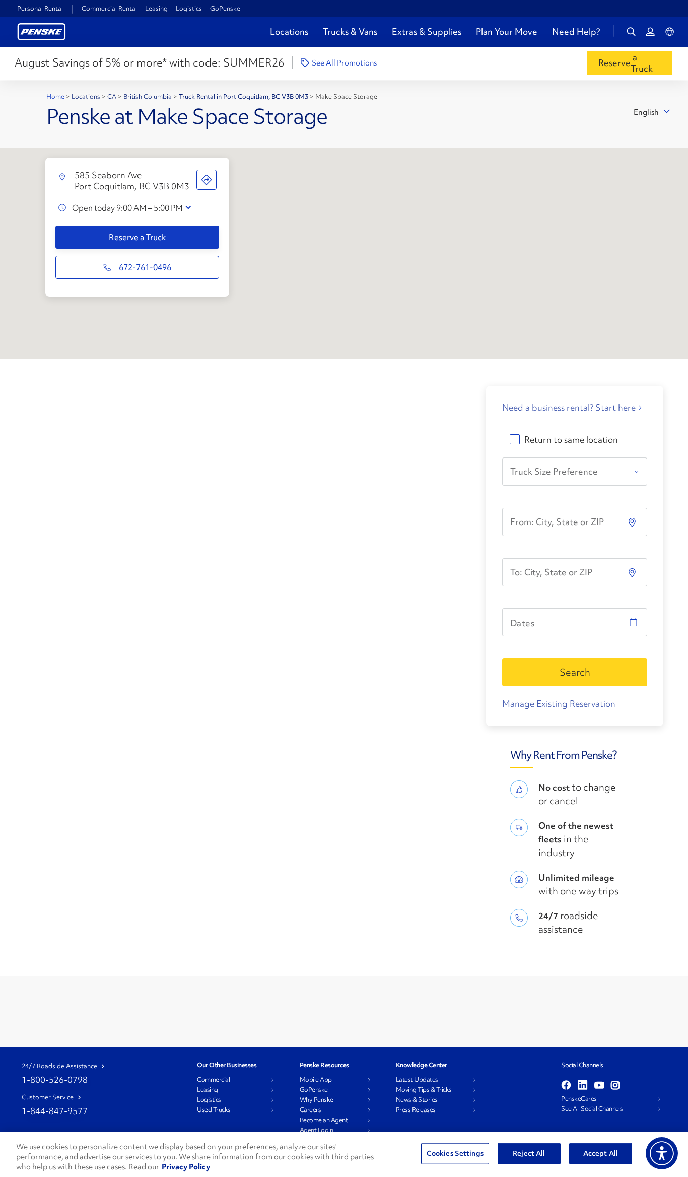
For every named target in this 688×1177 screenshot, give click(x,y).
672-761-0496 (145, 267)
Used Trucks (214, 1110)
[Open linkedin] (583, 1085)
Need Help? (576, 31)
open (188, 207)
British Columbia (148, 96)
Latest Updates (417, 1079)
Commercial (213, 1079)
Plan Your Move (506, 31)
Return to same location (571, 439)
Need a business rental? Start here (569, 407)
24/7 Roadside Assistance (59, 1066)
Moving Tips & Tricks (424, 1089)
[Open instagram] (615, 1085)
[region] (344, 1154)
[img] (633, 572)
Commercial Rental (109, 8)
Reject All (529, 1153)
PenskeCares (579, 1098)
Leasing (156, 8)
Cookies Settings (455, 1153)
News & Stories (417, 1099)
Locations (289, 31)
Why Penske (316, 1099)
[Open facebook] (566, 1085)
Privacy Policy (186, 1167)
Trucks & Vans (350, 31)
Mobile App (316, 1079)
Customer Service (48, 1097)
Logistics (189, 8)
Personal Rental (40, 9)
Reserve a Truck (137, 237)
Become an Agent (324, 1120)
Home (56, 96)
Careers (310, 1110)
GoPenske (225, 8)
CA (112, 96)
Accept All (600, 1153)
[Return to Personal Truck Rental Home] (41, 30)
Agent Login (316, 1130)
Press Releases (416, 1110)
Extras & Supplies (426, 31)
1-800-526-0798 (55, 1079)
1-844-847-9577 (55, 1111)
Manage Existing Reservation (558, 703)
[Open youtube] (599, 1085)
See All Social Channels (592, 1109)
